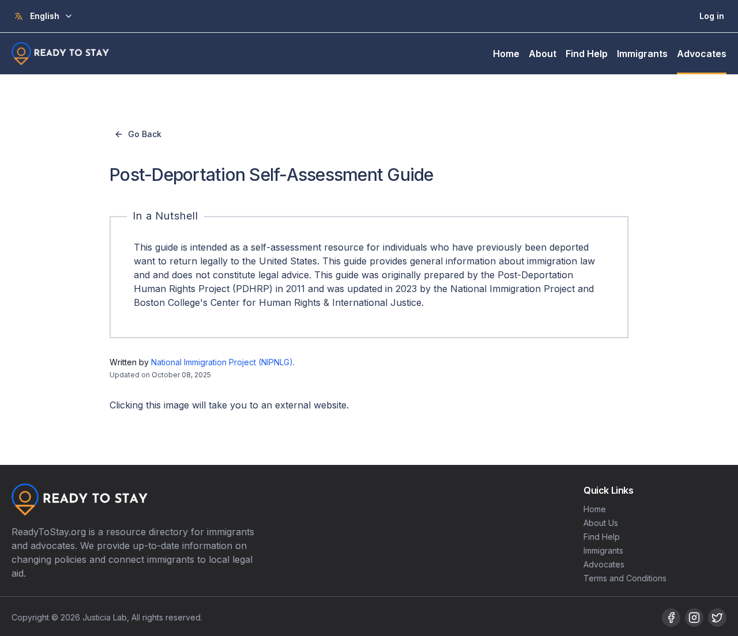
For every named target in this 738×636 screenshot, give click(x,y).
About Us (600, 523)
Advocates (701, 53)
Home (506, 53)
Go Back (144, 134)
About (542, 53)
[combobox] (51, 16)
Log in (711, 16)
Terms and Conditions (625, 578)
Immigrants (642, 53)
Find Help (587, 53)
